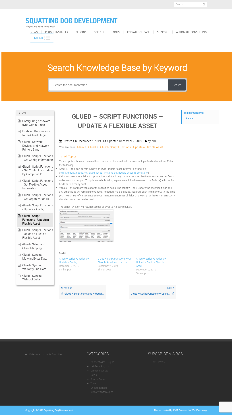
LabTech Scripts (99, 370)
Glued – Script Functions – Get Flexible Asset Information (115, 260)
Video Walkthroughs (101, 392)
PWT (175, 410)
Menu (39, 38)
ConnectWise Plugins (102, 362)
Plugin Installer (56, 32)
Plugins (81, 32)
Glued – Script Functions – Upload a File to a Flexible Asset (151, 262)
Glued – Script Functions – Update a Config (74, 260)
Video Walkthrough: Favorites (45, 354)
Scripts (99, 32)
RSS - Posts (158, 362)
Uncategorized (98, 387)
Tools (115, 32)
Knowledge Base (138, 32)
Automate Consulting (191, 32)
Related (190, 118)
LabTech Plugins (99, 366)
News (34, 32)
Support (163, 32)
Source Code (97, 379)
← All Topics (68, 156)
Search (179, 4)
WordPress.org (199, 410)
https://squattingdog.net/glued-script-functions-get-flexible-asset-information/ (104, 172)
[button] (35, 113)
